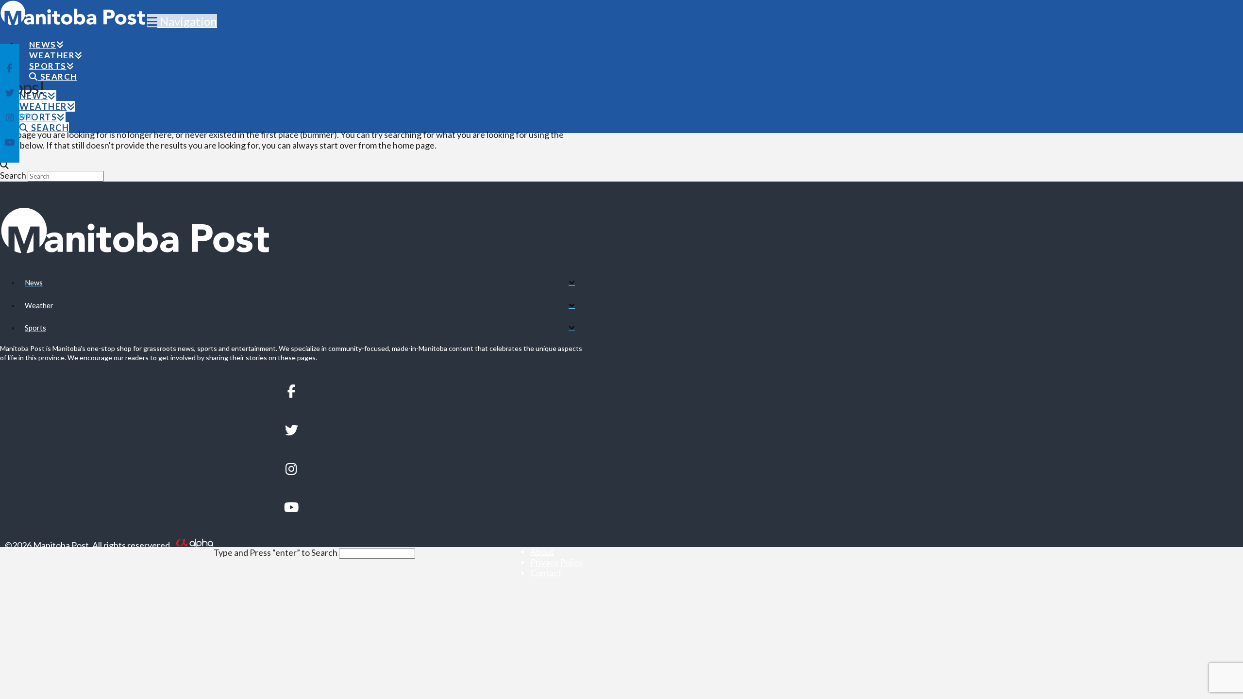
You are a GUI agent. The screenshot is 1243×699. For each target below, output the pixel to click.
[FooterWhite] (194, 545)
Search (13, 175)
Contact (545, 572)
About (542, 551)
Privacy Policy (556, 562)
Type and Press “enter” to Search (275, 552)
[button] (182, 21)
